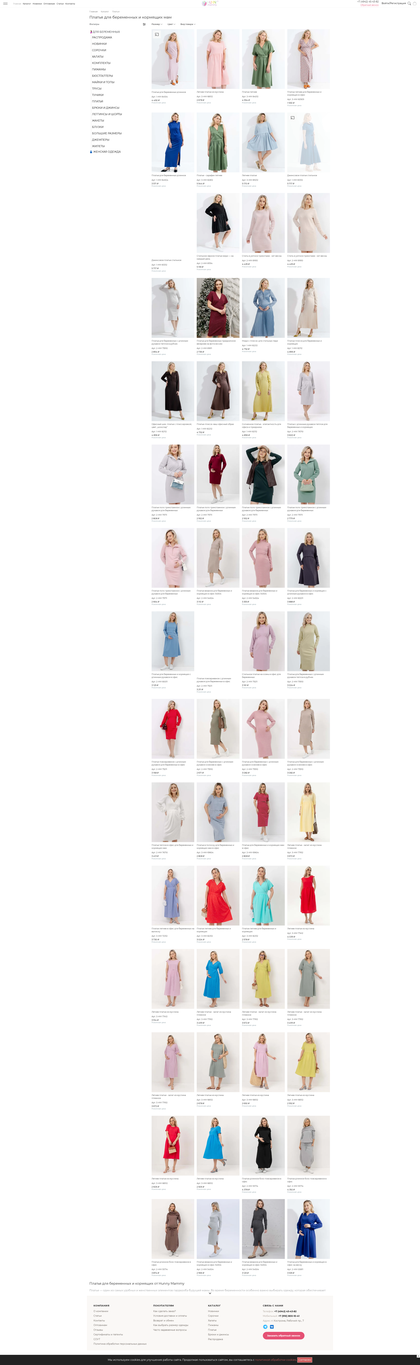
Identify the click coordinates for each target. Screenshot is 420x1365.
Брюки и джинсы (105, 107)
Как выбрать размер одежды (170, 1325)
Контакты (70, 3)
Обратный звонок (369, 5)
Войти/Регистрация (394, 3)
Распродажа (102, 37)
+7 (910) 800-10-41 (288, 1316)
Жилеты (98, 146)
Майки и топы (103, 82)
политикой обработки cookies (275, 1359)
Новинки (37, 3)
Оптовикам (49, 3)
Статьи (60, 3)
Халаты (98, 56)
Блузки (98, 127)
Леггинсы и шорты (107, 114)
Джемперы (100, 139)
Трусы (97, 88)
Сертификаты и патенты (108, 1334)
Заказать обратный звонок (283, 1335)
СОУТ (97, 1339)
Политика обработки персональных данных (120, 1344)
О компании (101, 1311)
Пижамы (99, 69)
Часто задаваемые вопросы (170, 1330)
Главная (17, 3)
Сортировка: (312, 24)
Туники (98, 95)
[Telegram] (265, 1326)
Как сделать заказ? (164, 1311)
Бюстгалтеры (102, 75)
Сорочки (99, 50)
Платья (97, 101)
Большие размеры (107, 133)
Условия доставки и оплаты (170, 1315)
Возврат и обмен (163, 1320)
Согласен (305, 1359)
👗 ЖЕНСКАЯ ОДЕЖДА (105, 151)
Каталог (27, 3)
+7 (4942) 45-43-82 (368, 1)
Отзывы (98, 1330)
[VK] (271, 1326)
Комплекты (101, 63)
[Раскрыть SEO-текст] (210, 1293)
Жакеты (98, 120)
